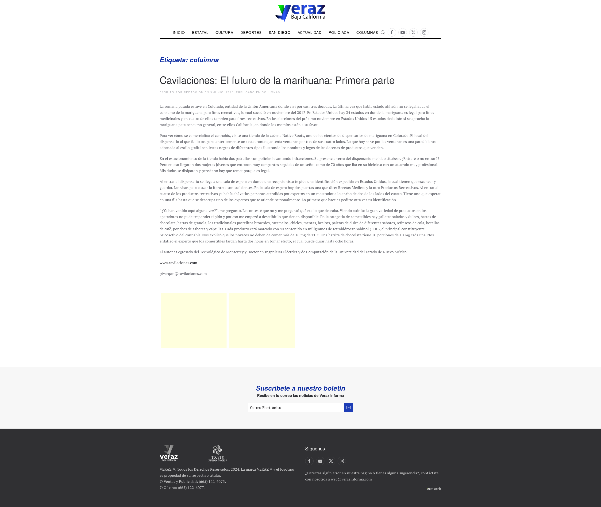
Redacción (194, 92)
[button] (383, 32)
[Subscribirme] (348, 407)
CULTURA (224, 32)
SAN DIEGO (280, 32)
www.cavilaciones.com (178, 262)
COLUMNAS (367, 32)
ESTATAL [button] (200, 32)
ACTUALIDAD (310, 32)
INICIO (179, 32)
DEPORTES (251, 32)
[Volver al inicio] (300, 13)
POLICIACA (339, 32)
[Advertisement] (194, 320)
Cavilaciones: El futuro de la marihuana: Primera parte (277, 80)
